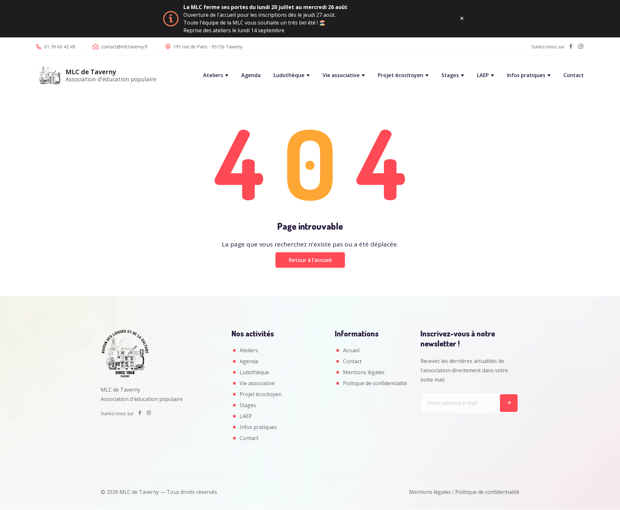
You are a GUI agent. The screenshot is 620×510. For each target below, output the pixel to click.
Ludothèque (289, 75)
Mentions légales (364, 372)
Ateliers (213, 75)
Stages (450, 75)
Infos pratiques (526, 75)
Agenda (251, 75)
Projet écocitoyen (400, 75)
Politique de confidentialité (375, 383)
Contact (573, 75)
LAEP (483, 75)
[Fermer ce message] (462, 19)
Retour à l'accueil (310, 260)
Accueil (351, 350)
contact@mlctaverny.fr (124, 47)
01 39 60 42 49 (59, 47)
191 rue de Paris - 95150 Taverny (208, 47)
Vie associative (341, 75)
